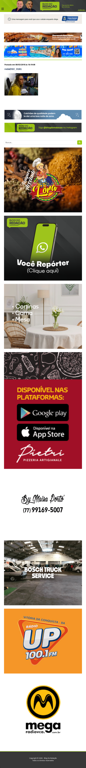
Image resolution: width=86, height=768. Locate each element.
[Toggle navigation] (2, 8)
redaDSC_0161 (13, 69)
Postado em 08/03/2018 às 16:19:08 (19, 64)
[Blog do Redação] (43, 6)
